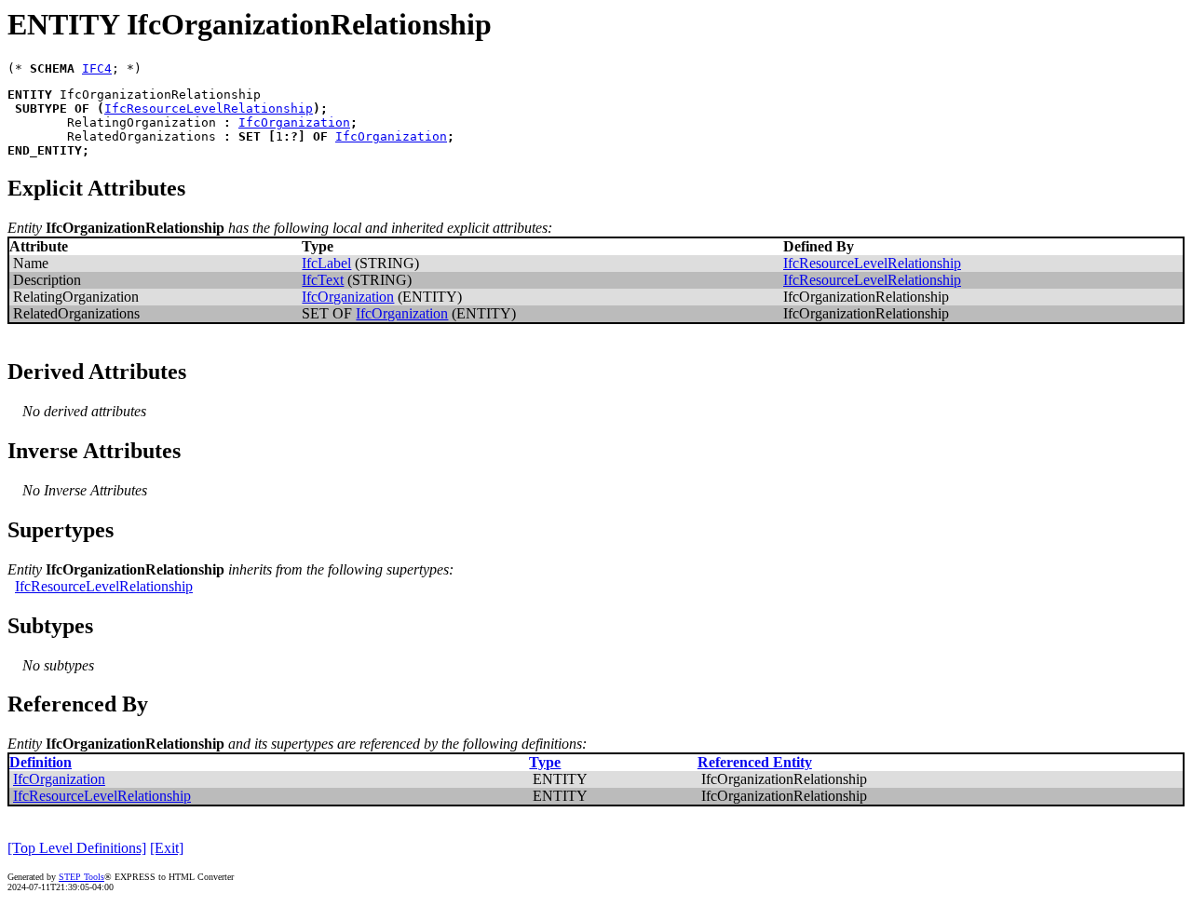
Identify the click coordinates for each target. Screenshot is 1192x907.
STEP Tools (81, 877)
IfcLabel (326, 263)
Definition (40, 762)
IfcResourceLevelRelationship (208, 108)
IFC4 (97, 68)
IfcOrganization (294, 122)
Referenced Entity (755, 762)
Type (545, 762)
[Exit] (166, 848)
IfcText (323, 280)
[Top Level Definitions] (76, 848)
